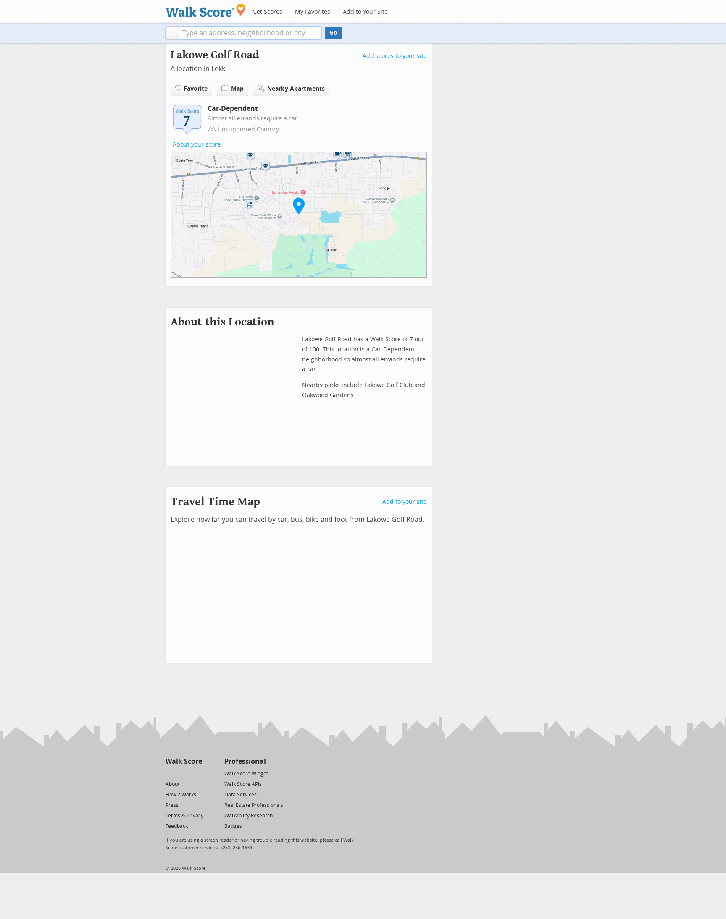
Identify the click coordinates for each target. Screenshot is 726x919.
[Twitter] (170, 773)
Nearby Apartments (296, 88)
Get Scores (267, 12)
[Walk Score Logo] (206, 10)
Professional (245, 761)
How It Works (181, 795)
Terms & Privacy (184, 816)
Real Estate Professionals (253, 805)
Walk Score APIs (243, 784)
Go (333, 33)
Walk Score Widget (246, 774)
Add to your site (404, 501)
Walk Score (184, 761)
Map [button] (237, 88)
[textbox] (250, 33)
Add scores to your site (395, 56)
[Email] (196, 773)
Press (172, 805)
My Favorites (312, 12)
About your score (197, 144)
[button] (172, 33)
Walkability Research (248, 816)
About (172, 784)
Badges (233, 826)
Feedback (177, 826)
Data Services (240, 795)
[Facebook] (183, 773)
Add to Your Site (365, 12)
